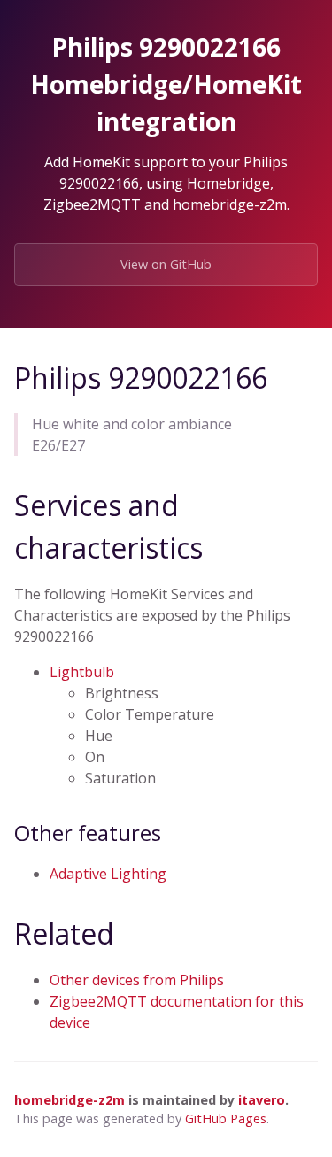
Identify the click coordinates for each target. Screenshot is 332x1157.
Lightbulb (82, 672)
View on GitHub (166, 264)
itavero (261, 1099)
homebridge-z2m (69, 1099)
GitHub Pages (225, 1118)
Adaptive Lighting (108, 873)
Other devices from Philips (137, 980)
